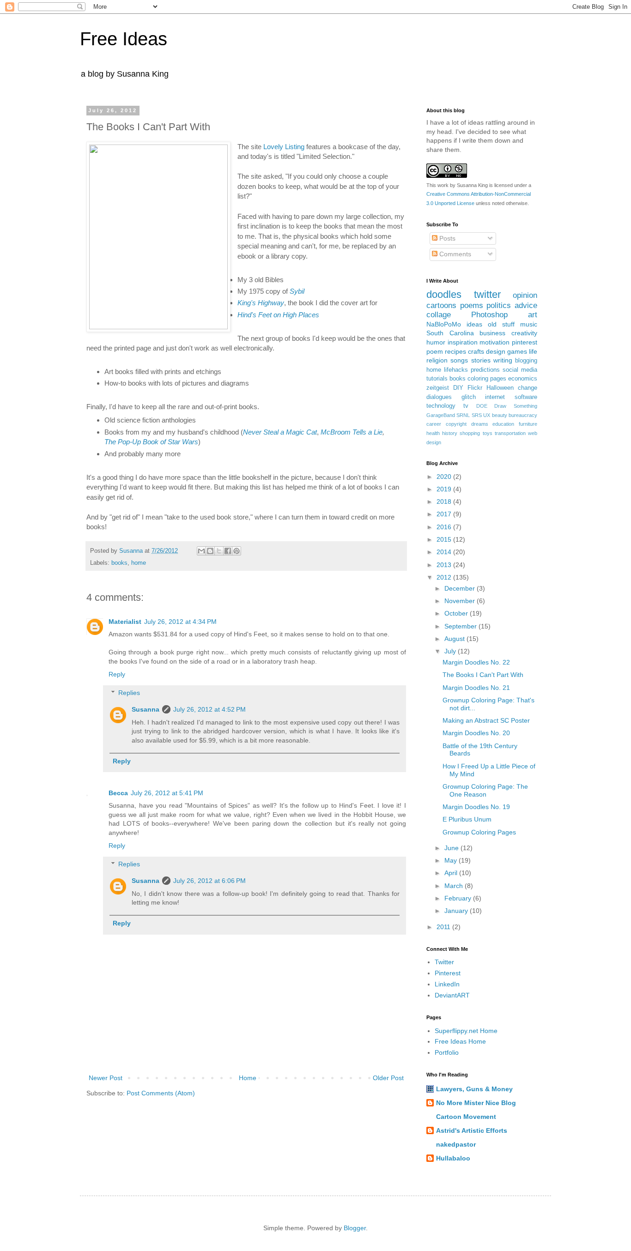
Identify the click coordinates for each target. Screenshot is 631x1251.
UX (486, 415)
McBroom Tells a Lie (351, 432)
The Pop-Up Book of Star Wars (151, 442)
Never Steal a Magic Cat (280, 432)
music (528, 324)
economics (522, 378)
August (455, 638)
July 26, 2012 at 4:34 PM (180, 621)
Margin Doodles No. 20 (476, 733)
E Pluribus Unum (467, 819)
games (517, 351)
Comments (454, 254)
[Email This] (201, 551)
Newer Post (105, 1078)
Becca (118, 793)
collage (438, 314)
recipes (455, 351)
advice (526, 305)
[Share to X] (219, 551)
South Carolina (450, 333)
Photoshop (489, 314)
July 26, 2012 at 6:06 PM (209, 880)
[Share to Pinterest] (236, 551)
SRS (477, 415)
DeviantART (452, 995)
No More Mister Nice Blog (476, 1102)
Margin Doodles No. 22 (476, 662)
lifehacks (456, 370)
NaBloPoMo (443, 324)
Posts (446, 238)
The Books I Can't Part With (483, 674)
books (119, 563)
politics (498, 305)
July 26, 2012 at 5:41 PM (167, 793)
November (460, 600)
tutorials (437, 378)
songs (459, 360)
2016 (445, 527)
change (527, 388)
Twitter (444, 962)
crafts (476, 351)
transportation (510, 433)
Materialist (125, 621)
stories (481, 360)
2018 (445, 501)
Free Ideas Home (460, 1041)
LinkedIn (447, 984)
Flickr (474, 388)
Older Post (388, 1078)
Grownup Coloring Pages (479, 832)
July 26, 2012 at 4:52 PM (209, 709)
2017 (445, 514)
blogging (526, 360)
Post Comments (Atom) (161, 1093)
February (458, 898)
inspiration (463, 342)
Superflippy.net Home (466, 1030)
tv (465, 406)
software (526, 397)
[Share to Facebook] (227, 551)
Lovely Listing (283, 147)
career (433, 424)
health (433, 433)
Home (247, 1078)
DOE (481, 406)
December (460, 588)
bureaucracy (523, 415)
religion (437, 360)
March (454, 885)
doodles (443, 294)
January (457, 910)
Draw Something (515, 406)
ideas (474, 324)
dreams (479, 424)
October (457, 613)
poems (471, 305)
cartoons (441, 305)
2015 (445, 539)
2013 (445, 564)
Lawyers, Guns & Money (474, 1089)
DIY (458, 388)
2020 (445, 476)
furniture (528, 424)
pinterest (524, 342)
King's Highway (260, 303)
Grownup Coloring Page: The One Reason (485, 790)
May (451, 860)
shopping (470, 433)
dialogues (439, 397)
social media (520, 370)
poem (434, 351)
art (532, 314)
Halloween (500, 388)
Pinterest (448, 973)
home (138, 563)
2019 (445, 489)
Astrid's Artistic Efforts (471, 1130)
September (461, 626)
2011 (444, 927)
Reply (117, 674)
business (492, 333)
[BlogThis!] (210, 551)
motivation (494, 342)
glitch (468, 397)
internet (495, 397)
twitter (487, 294)
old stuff (501, 324)
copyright (456, 424)
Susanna (145, 709)
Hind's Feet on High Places (278, 315)
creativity (524, 333)
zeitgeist (437, 388)
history (449, 433)
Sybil (297, 291)
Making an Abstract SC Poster (486, 720)
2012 (445, 577)
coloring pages (486, 378)
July (451, 651)
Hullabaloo (453, 1158)
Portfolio (447, 1052)
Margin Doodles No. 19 (476, 806)
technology (440, 406)
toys (487, 433)
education (503, 424)
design (495, 351)
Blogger (355, 1228)
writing (502, 360)
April (451, 872)
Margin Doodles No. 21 (476, 687)
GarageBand (440, 415)
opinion (525, 295)
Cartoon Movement (466, 1116)
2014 (445, 552)
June (452, 848)
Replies (129, 693)
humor (435, 342)
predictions (485, 370)
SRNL (463, 415)
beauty (499, 415)
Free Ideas (123, 39)
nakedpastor (456, 1144)
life (533, 351)
